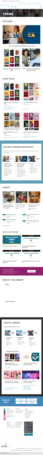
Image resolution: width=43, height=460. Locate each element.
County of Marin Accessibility (21, 448)
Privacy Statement (19, 450)
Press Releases (10, 415)
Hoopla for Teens (21, 338)
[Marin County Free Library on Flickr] (4, 413)
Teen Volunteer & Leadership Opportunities (31, 69)
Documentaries (25, 385)
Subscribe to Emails (10, 416)
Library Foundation (19, 411)
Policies (8, 413)
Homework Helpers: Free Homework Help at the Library (8, 206)
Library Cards (27, 410)
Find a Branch (9, 424)
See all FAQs (27, 417)
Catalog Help (27, 416)
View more (6, 225)
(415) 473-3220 (28, 431)
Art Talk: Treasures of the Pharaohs (34, 205)
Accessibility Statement (27, 450)
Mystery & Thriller (16, 387)
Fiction (27, 137)
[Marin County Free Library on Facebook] (4, 409)
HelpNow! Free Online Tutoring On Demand (8, 165)
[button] (22, 3)
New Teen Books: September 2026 (12, 69)
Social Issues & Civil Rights (27, 389)
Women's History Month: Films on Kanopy (29, 381)
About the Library (10, 410)
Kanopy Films (31, 338)
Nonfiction (5, 137)
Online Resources (28, 413)
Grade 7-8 (9, 137)
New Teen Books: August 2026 (30, 132)
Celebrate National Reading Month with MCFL (30, 363)
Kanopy (32, 163)
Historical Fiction (10, 387)
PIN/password (6, 152)
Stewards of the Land (11, 214)
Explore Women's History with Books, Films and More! (12, 381)
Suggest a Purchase (10, 425)
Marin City (17, 208)
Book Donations (19, 412)
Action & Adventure (7, 107)
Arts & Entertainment (32, 385)
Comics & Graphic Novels (33, 136)
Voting (17, 137)
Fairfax (30, 209)
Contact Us (8, 423)
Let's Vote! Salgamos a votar (30, 102)
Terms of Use (12, 450)
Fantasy (11, 107)
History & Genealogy (26, 386)
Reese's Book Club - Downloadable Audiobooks (12, 363)
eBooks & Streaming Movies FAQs (12, 326)
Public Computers (28, 415)
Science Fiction (11, 389)
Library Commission (10, 411)
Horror (14, 107)
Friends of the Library (20, 410)
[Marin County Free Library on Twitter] (4, 411)
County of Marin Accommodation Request (34, 448)
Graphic (9, 301)
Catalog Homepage (18, 423)
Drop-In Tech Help (20, 205)
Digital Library (12, 351)
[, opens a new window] (6, 447)
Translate (17, 1)
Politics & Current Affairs (27, 387)
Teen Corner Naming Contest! (33, 220)
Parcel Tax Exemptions (11, 427)
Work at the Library (10, 412)
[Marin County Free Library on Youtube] (4, 417)
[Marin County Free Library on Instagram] (4, 415)
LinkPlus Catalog (18, 427)
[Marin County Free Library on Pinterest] (4, 419)
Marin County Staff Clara (7, 105)
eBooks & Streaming (28, 412)
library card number (32, 151)
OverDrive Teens (9, 338)
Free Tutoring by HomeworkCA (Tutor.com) (21, 46)
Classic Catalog (18, 425)
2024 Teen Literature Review (10, 246)
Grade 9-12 (13, 137)
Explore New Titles (18, 424)
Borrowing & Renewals (29, 411)
